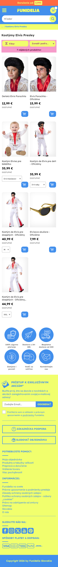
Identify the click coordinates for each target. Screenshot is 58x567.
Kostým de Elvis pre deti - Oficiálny (43, 163)
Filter (12, 43)
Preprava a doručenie (14, 465)
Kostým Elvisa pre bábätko (11, 163)
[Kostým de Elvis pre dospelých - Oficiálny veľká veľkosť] (15, 274)
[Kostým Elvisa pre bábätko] (15, 139)
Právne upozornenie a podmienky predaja (26, 489)
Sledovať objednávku (31, 439)
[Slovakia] (5, 531)
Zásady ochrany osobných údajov (21, 492)
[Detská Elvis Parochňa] (15, 74)
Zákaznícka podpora (31, 428)
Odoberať (44, 404)
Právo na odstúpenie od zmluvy (20, 502)
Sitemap (7, 505)
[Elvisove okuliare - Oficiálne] (43, 210)
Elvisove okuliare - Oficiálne (40, 233)
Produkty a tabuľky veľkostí (18, 462)
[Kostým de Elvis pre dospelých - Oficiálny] (15, 210)
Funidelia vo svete (12, 486)
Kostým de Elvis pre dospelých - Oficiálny (13, 233)
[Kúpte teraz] (24, 114)
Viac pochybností (12, 472)
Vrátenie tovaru (11, 469)
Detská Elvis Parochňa (14, 96)
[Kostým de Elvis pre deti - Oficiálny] (43, 139)
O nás (5, 512)
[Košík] (53, 10)
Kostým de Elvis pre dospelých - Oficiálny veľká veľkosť (13, 298)
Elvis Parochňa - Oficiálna (38, 98)
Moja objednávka (12, 459)
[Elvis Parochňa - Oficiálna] (43, 74)
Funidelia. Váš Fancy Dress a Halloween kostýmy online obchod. (28, 10)
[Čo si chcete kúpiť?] (4, 10)
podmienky (28, 415)
